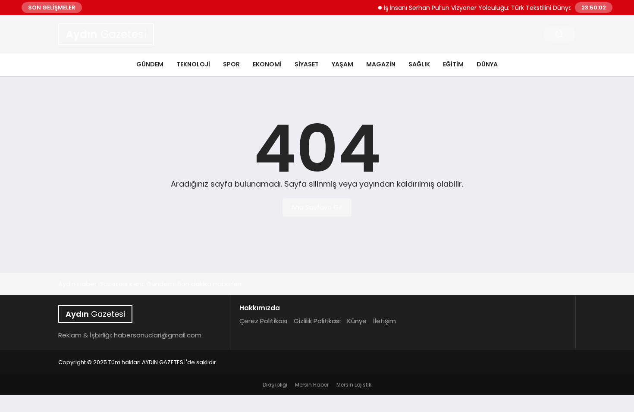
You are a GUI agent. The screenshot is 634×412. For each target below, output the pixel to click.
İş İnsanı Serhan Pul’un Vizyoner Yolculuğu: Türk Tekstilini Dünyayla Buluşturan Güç (501, 7)
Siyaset (307, 64)
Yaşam (342, 64)
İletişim (384, 320)
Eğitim (453, 64)
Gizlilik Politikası (317, 320)
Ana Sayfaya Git (317, 207)
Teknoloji (193, 64)
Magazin (380, 64)
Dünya (487, 64)
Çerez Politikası (263, 320)
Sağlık (419, 64)
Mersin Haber (312, 384)
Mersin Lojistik (353, 384)
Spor (231, 64)
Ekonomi (267, 64)
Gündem (149, 64)
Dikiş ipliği (275, 384)
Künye (357, 320)
